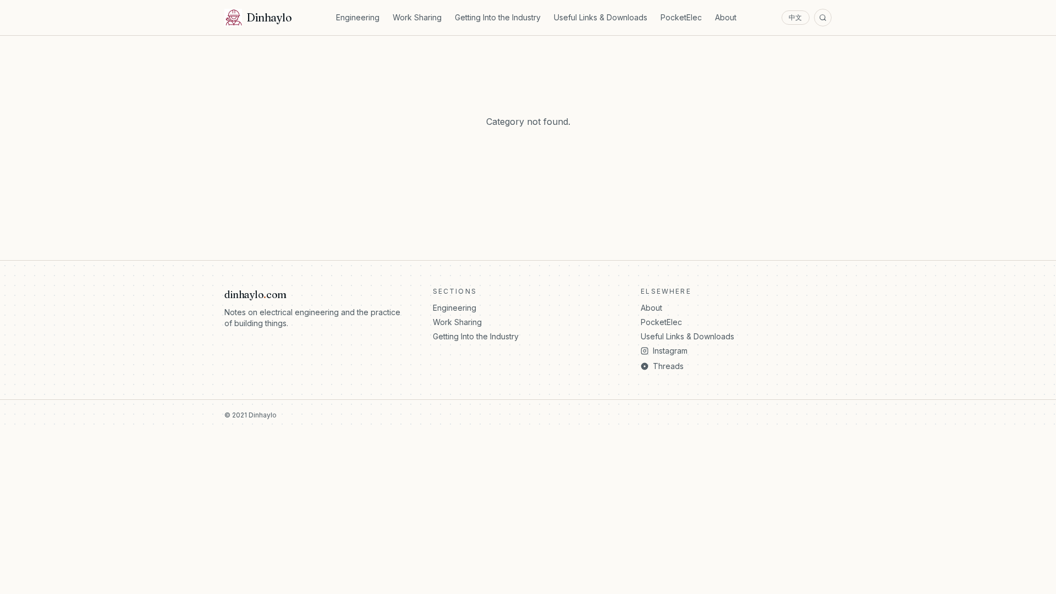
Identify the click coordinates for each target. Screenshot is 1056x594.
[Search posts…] (823, 17)
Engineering (358, 17)
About (725, 17)
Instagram (670, 350)
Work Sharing (417, 17)
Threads (668, 366)
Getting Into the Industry (498, 17)
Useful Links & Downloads (600, 17)
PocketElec (681, 17)
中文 (795, 17)
